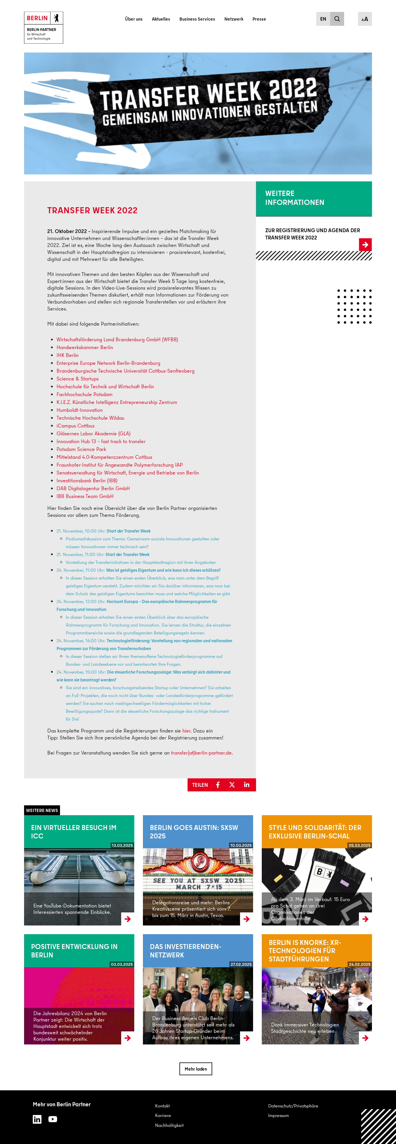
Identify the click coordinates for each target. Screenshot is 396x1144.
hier (186, 730)
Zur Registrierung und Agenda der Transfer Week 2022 (309, 234)
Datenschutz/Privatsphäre (293, 1106)
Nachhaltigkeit (169, 1125)
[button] (219, 785)
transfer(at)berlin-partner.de (201, 752)
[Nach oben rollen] (378, 1126)
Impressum (278, 1115)
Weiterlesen (35, 870)
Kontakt (162, 1106)
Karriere (163, 1115)
